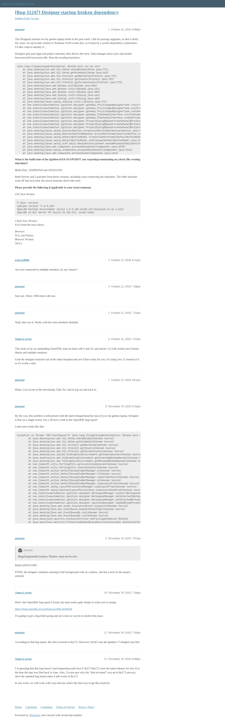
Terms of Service (65, 707)
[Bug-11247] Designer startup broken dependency (67, 12)
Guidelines (47, 707)
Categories (31, 707)
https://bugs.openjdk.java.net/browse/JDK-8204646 (43, 609)
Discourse (34, 715)
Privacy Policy (86, 707)
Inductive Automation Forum (18, 3)
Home (18, 707)
